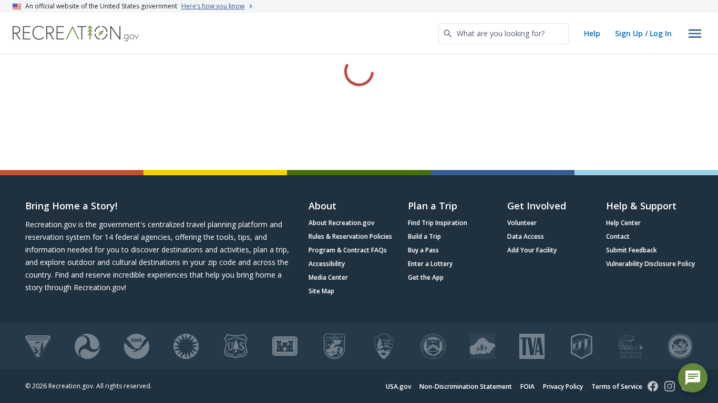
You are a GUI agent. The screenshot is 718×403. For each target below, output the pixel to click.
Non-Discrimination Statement (465, 386)
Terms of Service (616, 386)
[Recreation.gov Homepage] (76, 33)
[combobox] (503, 33)
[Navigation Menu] (694, 33)
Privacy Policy (563, 386)
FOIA (527, 386)
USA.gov (398, 386)
